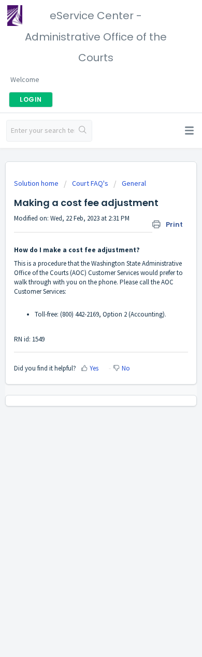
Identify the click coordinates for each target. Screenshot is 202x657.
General (134, 183)
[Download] (82, 323)
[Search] (83, 130)
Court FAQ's (90, 183)
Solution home (37, 183)
